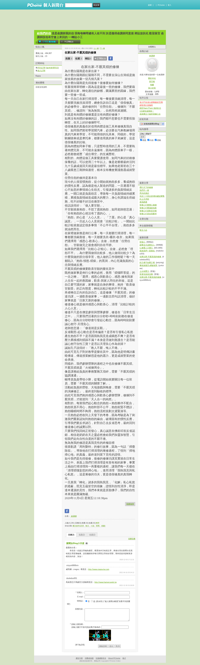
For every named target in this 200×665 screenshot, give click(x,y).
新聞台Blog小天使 (75, 543)
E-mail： (81, 597)
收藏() (92, 534)
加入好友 (152, 88)
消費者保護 (89, 658)
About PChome (114, 658)
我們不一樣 (144, 190)
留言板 (152, 81)
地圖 (152, 85)
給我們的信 (44, 33)
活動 (43, 42)
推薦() (82, 534)
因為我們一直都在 (147, 251)
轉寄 (97, 523)
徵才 (124, 658)
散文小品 (143, 230)
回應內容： (80, 609)
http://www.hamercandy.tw (105, 582)
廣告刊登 (79, 658)
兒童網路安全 (101, 658)
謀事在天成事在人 (147, 245)
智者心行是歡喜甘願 (148, 211)
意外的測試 (144, 193)
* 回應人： (80, 592)
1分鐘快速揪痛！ (147, 111)
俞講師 (73, 516)
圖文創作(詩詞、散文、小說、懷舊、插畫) (89, 526)
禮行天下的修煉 (146, 187)
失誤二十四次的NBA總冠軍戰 (152, 196)
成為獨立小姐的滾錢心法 (150, 114)
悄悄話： (81, 601)
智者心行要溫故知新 (148, 208)
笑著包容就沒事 (146, 274)
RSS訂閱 (41, 68)
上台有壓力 (144, 271)
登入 (169, 5)
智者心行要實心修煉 (148, 205)
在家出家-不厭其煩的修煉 (150, 257)
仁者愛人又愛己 (146, 248)
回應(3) (71, 535)
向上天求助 (144, 199)
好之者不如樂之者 (147, 262)
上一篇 (96, 48)
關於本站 (152, 78)
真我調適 (143, 202)
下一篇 (102, 48)
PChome (161, 5)
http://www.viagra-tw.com (98, 569)
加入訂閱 (41, 71)
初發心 (142, 242)
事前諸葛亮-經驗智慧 (148, 265)
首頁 (37, 42)
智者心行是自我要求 (148, 214)
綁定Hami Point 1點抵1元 (150, 108)
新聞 (150, 5)
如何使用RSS (52, 68)
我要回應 (131, 539)
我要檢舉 (130, 504)
